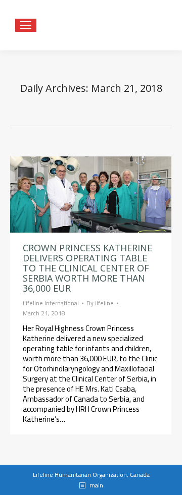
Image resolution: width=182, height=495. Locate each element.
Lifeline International (51, 303)
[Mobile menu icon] (25, 25)
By (100, 303)
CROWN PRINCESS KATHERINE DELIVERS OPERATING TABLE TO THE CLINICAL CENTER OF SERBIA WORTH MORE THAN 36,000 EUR (87, 268)
